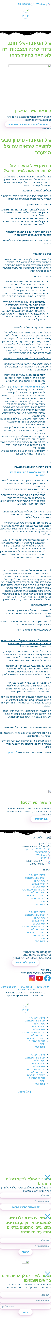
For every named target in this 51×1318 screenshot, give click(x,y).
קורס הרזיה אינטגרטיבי (33, 889)
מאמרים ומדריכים (36, 895)
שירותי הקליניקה (37, 875)
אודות (42, 901)
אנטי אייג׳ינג (39, 886)
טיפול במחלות (38, 892)
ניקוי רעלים (39, 880)
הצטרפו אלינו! (41, 819)
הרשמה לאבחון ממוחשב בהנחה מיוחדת (28, 124)
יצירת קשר (40, 904)
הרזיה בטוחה (38, 883)
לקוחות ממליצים (37, 898)
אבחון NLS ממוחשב (35, 878)
